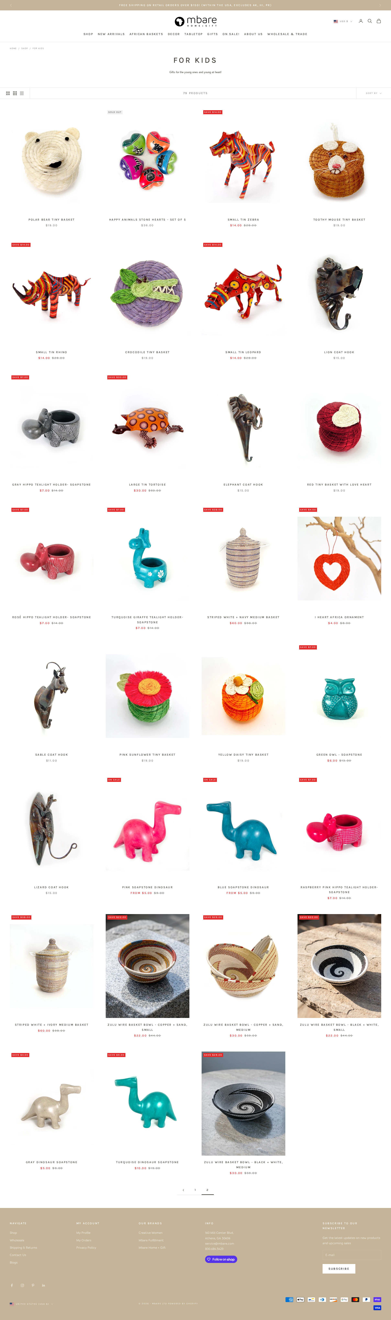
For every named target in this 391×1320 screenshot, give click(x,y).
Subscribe (338, 1269)
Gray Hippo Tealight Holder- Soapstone (51, 484)
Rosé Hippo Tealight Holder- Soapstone (51, 617)
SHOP (88, 34)
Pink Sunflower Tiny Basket (147, 754)
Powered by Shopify (183, 1303)
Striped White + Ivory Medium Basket (52, 1025)
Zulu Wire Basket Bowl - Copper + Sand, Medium (243, 1027)
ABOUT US (253, 34)
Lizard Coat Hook (51, 887)
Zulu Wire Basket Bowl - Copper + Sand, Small (148, 1027)
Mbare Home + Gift (152, 1247)
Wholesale (17, 1240)
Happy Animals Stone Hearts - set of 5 (147, 219)
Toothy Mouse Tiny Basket (339, 219)
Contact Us (18, 1255)
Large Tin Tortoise (147, 484)
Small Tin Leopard (243, 352)
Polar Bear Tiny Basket (52, 219)
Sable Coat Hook (51, 754)
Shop (24, 48)
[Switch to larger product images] (8, 93)
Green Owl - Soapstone (339, 754)
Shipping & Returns (23, 1247)
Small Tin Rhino (51, 352)
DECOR (174, 34)
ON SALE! (231, 34)
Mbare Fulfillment (151, 1240)
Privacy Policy (86, 1247)
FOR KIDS (38, 48)
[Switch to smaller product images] (15, 93)
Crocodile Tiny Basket (147, 352)
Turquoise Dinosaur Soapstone (147, 1162)
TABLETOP (194, 34)
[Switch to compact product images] (22, 93)
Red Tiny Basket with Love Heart (339, 484)
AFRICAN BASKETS (146, 34)
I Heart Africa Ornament (339, 617)
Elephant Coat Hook (243, 484)
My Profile (83, 1233)
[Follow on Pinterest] (33, 1285)
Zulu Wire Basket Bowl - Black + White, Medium (243, 1165)
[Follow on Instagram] (22, 1285)
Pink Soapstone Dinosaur (147, 887)
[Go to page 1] (183, 1190)
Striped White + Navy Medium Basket (243, 617)
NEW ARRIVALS (111, 34)
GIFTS (212, 34)
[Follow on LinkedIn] (44, 1285)
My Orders (83, 1240)
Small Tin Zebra (243, 219)
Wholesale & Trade (287, 34)
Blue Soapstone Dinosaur (243, 887)
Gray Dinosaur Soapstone (52, 1162)
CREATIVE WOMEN (225, 5)
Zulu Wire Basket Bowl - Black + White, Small (339, 1027)
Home (13, 48)
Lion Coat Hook (339, 352)
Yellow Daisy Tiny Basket (243, 754)
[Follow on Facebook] (12, 1285)
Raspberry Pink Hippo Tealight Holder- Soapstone (339, 890)
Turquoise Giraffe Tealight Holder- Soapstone (147, 619)
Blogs (14, 1262)
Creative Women (151, 1233)
